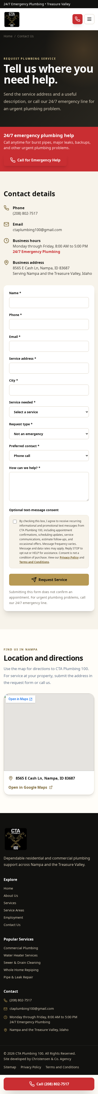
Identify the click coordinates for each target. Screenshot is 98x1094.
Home (8, 36)
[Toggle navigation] (89, 19)
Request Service (53, 579)
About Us (11, 895)
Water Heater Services (21, 955)
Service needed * (22, 402)
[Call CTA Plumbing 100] (77, 19)
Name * (15, 293)
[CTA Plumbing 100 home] (12, 19)
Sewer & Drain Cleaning (22, 962)
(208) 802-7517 (21, 1000)
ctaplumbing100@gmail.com (32, 1008)
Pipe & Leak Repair (18, 977)
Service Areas (14, 910)
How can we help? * (24, 468)
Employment (13, 917)
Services (10, 903)
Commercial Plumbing (21, 948)
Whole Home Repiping (21, 970)
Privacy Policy (69, 557)
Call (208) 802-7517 (52, 1083)
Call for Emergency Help (38, 160)
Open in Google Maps (27, 787)
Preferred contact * (24, 446)
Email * (15, 336)
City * (13, 380)
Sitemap (10, 1067)
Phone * (15, 315)
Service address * (22, 358)
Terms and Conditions (34, 562)
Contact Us (12, 925)
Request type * (21, 424)
